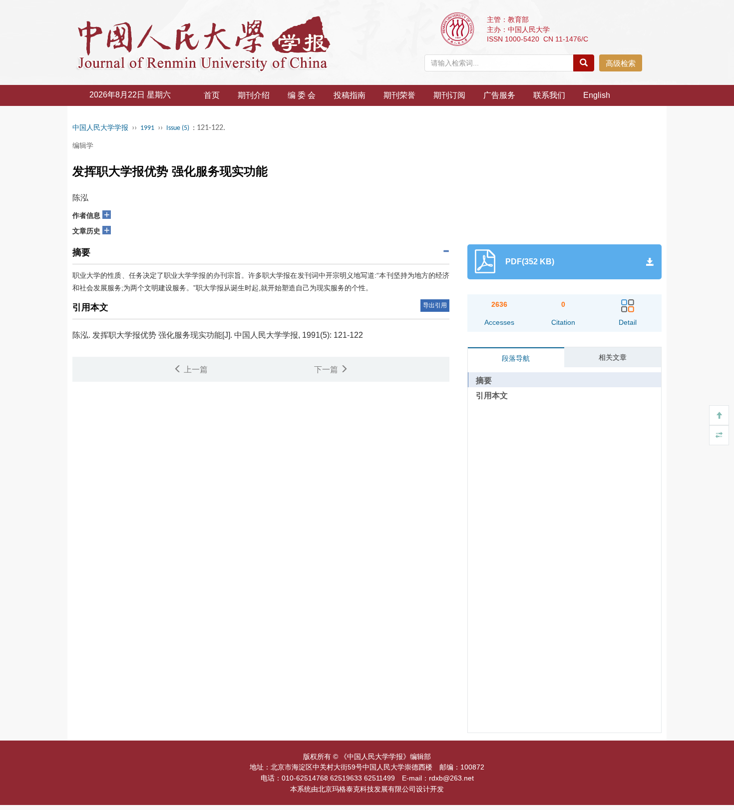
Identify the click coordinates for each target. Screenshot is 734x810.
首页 (212, 95)
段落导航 (516, 358)
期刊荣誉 (399, 95)
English (596, 95)
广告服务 (499, 95)
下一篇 (327, 369)
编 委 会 (302, 95)
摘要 (484, 380)
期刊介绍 (254, 95)
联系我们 (549, 95)
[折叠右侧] (719, 435)
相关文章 (613, 357)
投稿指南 (350, 95)
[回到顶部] (719, 415)
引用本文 (492, 395)
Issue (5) (177, 128)
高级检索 (621, 63)
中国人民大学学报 (100, 128)
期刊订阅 (449, 95)
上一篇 (195, 369)
